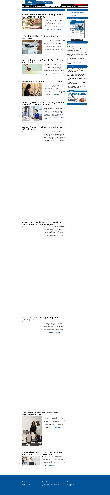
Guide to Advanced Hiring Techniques (76, 12)
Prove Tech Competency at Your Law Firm (42, 81)
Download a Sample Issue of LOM (48, 483)
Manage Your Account (46, 485)
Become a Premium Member (47, 481)
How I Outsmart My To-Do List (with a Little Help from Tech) (77, 87)
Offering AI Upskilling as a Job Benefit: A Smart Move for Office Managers (41, 223)
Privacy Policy (69, 485)
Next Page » (63, 471)
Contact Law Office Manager (72, 481)
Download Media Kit (26, 485)
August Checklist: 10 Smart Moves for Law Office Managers (42, 128)
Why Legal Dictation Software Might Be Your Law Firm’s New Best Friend (43, 103)
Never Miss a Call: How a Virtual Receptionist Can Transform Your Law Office (43, 453)
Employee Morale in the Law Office (75, 14)
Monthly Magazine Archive (27, 483)
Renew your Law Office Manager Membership (50, 484)
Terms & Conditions (70, 484)
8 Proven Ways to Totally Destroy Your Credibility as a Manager (76, 75)
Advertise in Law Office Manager (28, 484)
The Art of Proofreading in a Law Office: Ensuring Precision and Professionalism (76, 70)
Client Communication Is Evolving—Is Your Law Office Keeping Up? (42, 16)
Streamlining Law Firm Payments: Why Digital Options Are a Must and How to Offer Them (77, 54)
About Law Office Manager (72, 483)
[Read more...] (59, 29)
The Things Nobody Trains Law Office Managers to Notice (40, 413)
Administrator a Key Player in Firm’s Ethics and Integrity (42, 61)
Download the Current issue (27, 481)
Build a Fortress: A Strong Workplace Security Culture (40, 318)
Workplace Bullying (72, 15)
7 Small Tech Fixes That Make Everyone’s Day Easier (41, 37)
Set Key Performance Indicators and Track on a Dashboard (77, 49)
